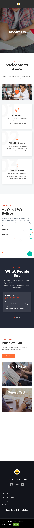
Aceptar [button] (16, 524)
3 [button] (17, 317)
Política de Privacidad (8, 494)
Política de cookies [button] (7, 524)
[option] (17, 302)
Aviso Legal (5, 501)
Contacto (5, 504)
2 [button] (16, 317)
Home (12, 37)
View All (8, 356)
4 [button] (19, 317)
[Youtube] (23, 484)
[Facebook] (11, 484)
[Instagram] (17, 484)
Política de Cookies (8, 497)
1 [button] (14, 317)
